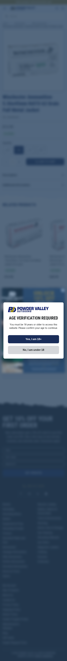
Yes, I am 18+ (33, 339)
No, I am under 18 (33, 350)
